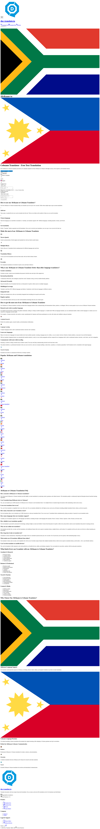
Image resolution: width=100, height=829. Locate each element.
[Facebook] (6, 825)
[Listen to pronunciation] (4, 186)
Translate (3, 199)
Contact (5, 815)
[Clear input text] (2, 186)
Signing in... (3, 26)
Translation (3, 192)
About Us (5, 813)
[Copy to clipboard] (2, 194)
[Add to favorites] (7, 194)
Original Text (3, 183)
